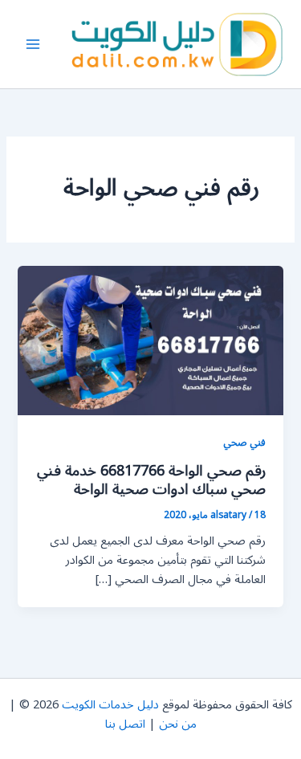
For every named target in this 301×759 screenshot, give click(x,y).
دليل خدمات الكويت (110, 704)
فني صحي (244, 442)
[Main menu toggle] (33, 44)
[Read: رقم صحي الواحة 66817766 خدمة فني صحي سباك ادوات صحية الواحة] (150, 340)
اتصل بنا (125, 724)
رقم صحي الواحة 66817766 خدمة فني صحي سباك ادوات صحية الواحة (151, 480)
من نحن (178, 724)
